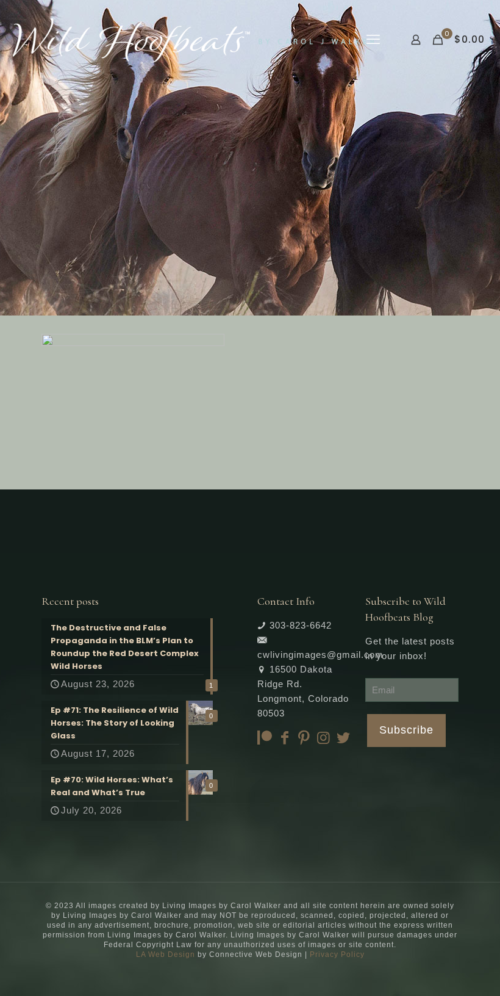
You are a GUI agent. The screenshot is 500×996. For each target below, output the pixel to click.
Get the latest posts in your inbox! (410, 648)
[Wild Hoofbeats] (193, 39)
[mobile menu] (373, 39)
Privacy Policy (337, 954)
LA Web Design (165, 954)
